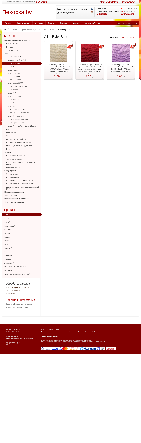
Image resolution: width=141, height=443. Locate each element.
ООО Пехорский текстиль (15, 267)
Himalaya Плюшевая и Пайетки (18, 142)
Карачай (8, 259)
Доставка (39, 23)
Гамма (7, 252)
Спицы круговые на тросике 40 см (19, 181)
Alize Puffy (12, 93)
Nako (8, 149)
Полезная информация (20, 299)
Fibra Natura (11, 133)
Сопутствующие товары (14, 202)
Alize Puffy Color (14, 96)
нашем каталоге (41, 1)
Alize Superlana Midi (16, 123)
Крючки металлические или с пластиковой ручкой (22, 188)
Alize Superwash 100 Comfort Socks (22, 126)
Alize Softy (12, 103)
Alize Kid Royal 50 (15, 73)
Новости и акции (23, 23)
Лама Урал (9, 263)
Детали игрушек (11, 195)
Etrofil (8, 129)
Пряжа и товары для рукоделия (17, 40)
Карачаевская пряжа (14, 167)
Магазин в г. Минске (92, 23)
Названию (131, 37)
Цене (123, 37)
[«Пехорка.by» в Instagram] (92, 12)
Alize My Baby (13, 90)
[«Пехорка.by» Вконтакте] (92, 9)
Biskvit (7, 218)
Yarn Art (9, 152)
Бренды (9, 210)
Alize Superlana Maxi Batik (18, 119)
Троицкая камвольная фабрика (17, 274)
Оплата (51, 23)
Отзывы (76, 23)
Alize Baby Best (14, 63)
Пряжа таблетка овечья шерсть (18, 156)
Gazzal (9, 136)
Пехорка (9, 47)
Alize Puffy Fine (14, 100)
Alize (8, 54)
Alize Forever (13, 70)
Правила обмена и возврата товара (20, 304)
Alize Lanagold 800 (15, 83)
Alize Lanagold (14, 77)
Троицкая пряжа (12, 50)
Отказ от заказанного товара (17, 307)
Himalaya (8, 233)
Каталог (8, 23)
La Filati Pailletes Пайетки (16, 139)
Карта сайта (59, 329)
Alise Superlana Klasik (16, 110)
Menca (7, 241)
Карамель (8, 256)
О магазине (97, 331)
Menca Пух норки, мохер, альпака (19, 146)
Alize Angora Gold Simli (17, 60)
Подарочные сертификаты (15, 192)
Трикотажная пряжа (14, 159)
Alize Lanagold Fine (15, 80)
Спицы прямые (12, 174)
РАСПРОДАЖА (12, 44)
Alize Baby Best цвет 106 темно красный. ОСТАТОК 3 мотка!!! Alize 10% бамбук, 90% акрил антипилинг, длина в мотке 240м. (90, 69)
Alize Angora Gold (15, 57)
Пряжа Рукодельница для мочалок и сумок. (20, 163)
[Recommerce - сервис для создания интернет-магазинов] (7, 344)
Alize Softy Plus (14, 106)
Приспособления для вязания (16, 199)
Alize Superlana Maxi (16, 116)
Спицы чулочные (13, 177)
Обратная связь (101, 13)
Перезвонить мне (127, 13)
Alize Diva (12, 67)
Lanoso (7, 237)
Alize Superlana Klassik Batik (19, 113)
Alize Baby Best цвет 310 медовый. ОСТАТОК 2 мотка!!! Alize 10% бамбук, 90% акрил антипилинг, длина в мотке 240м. (58, 69)
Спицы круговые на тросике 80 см (19, 184)
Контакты (63, 23)
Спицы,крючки (10, 171)
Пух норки (9, 270)
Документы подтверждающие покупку (54, 331)
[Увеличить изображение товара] (71, 78)
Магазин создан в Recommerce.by (14, 343)
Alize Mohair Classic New (18, 86)
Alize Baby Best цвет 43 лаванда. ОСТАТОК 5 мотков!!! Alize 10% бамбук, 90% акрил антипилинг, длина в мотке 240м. (121, 69)
